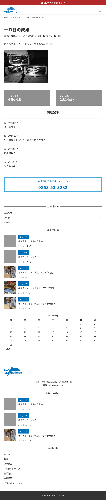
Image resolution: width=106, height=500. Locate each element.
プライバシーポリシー (14, 483)
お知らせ (8, 212)
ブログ (49, 36)
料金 (6, 459)
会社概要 (8, 478)
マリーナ (8, 222)
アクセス (8, 463)
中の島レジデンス (12, 468)
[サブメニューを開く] (100, 218)
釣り (60, 36)
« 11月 (7, 348)
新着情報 (8, 473)
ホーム (7, 454)
